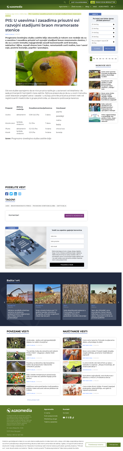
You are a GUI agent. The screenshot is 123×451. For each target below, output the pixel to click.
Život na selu (76, 6)
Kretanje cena (87, 345)
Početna (8, 14)
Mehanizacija (87, 369)
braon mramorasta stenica (21, 206)
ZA (116, 58)
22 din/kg (95, 28)
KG (112, 58)
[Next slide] (118, 302)
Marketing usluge (50, 419)
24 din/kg (95, 32)
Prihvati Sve (114, 444)
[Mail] (19, 193)
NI (97, 58)
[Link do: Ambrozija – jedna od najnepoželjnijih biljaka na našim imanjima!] (15, 342)
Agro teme (63, 6)
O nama (47, 413)
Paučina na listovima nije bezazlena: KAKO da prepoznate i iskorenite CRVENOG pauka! (40, 364)
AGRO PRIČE (104, 6)
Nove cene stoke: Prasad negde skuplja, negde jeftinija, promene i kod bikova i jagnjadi (98, 353)
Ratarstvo (11, 305)
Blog (87, 6)
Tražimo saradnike (50, 422)
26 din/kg (95, 37)
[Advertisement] (46, 162)
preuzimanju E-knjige (70, 256)
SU (103, 58)
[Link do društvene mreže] (64, 417)
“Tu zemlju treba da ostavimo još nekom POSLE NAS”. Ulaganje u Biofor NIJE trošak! (42, 353)
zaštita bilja (61, 206)
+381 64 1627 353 (17, 435)
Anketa (95, 14)
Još (112, 6)
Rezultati (109, 49)
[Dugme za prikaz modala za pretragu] (65, 2)
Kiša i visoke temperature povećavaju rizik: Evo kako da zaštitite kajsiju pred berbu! (41, 376)
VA (109, 58)
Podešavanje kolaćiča (95, 444)
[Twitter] (11, 193)
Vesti (95, 6)
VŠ (106, 58)
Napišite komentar (74, 216)
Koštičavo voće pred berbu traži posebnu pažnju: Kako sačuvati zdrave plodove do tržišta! (42, 388)
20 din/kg (95, 24)
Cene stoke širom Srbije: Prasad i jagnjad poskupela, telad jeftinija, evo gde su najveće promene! (99, 388)
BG (91, 58)
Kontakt (66, 413)
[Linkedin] (15, 193)
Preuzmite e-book (67, 265)
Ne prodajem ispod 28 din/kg (100, 42)
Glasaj (97, 49)
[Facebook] (6, 193)
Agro (7, 206)
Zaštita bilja (23, 14)
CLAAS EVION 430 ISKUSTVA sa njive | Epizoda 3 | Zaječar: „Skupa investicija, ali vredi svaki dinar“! (98, 364)
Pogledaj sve (33, 400)
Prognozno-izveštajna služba (44, 206)
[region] (61, 444)
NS (94, 58)
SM (100, 58)
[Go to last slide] (4, 302)
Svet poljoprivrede (79, 2)
